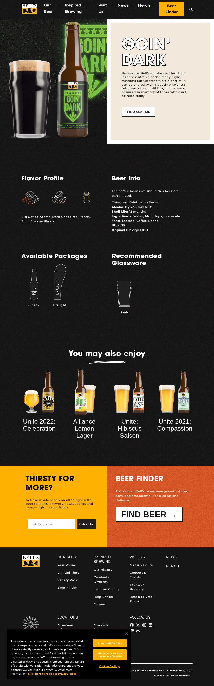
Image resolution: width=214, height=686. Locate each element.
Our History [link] (103, 570)
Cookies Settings (109, 666)
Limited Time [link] (68, 572)
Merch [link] (172, 566)
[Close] (126, 633)
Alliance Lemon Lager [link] (84, 428)
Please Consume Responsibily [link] (173, 675)
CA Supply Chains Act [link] (147, 670)
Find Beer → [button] (149, 514)
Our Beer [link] (66, 557)
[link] (29, 9)
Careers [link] (100, 604)
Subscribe (86, 524)
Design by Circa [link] (180, 670)
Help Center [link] (104, 597)
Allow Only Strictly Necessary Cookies (109, 655)
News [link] (171, 557)
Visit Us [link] (137, 557)
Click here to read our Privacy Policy (52, 674)
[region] (69, 654)
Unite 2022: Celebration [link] (39, 425)
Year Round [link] (66, 565)
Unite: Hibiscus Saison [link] (130, 428)
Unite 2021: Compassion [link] (174, 425)
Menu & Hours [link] (141, 565)
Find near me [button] (138, 112)
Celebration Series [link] (144, 202)
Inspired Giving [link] (106, 589)
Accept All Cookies (110, 643)
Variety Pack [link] (67, 580)
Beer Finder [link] (67, 588)
